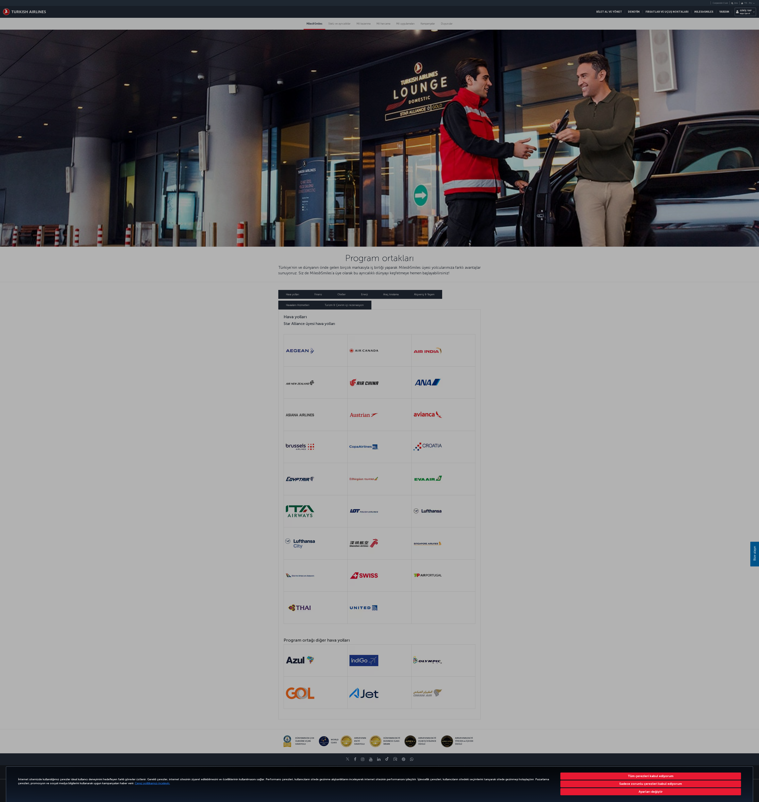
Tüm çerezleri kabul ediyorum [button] (650, 776)
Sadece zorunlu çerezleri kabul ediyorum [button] (650, 784)
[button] (650, 791)
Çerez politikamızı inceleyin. (152, 783)
